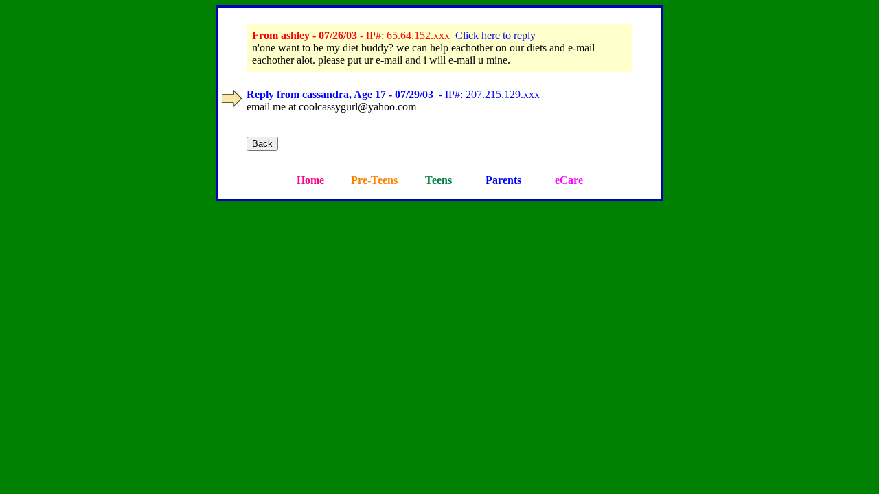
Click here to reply (495, 35)
